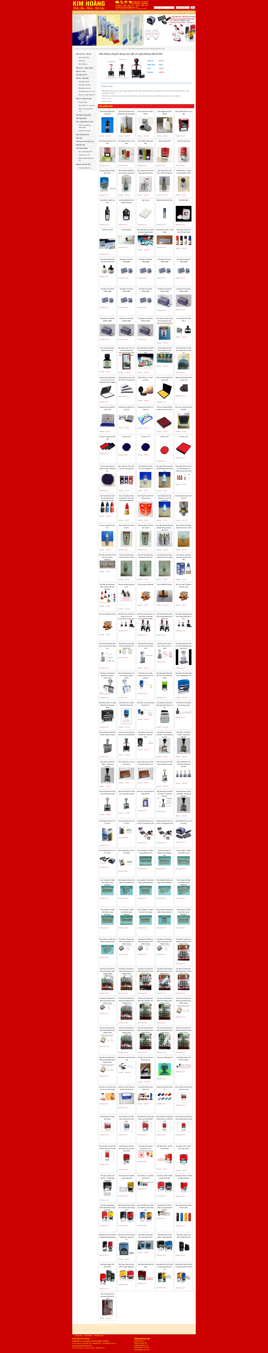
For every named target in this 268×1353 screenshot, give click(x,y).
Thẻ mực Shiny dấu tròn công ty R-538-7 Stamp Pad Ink (107, 469)
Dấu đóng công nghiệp (83, 115)
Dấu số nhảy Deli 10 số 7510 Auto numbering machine (183, 764)
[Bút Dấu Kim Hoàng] (88, 9)
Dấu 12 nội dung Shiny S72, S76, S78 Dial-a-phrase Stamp (126, 675)
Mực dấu (79, 138)
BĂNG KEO (127, 12)
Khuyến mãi (99, 1335)
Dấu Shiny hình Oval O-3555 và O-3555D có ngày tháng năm (126, 1208)
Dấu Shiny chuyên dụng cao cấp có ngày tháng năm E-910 (183, 616)
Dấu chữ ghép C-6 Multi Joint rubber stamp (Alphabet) (107, 882)
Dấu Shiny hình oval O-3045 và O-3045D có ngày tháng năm (145, 1208)
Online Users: (139, 1341)
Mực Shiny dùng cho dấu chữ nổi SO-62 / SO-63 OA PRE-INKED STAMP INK (126, 498)
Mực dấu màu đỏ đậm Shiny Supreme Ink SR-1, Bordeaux (107, 557)
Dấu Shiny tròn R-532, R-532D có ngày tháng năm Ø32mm (164, 1208)
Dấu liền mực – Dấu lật (83, 54)
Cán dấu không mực (85, 168)
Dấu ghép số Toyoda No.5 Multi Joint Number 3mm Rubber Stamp (145, 942)
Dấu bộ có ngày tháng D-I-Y (87, 95)
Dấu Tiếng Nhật (126, 230)
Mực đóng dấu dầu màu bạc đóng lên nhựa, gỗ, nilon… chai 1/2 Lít (164, 528)
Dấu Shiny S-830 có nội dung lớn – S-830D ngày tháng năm (107, 1178)
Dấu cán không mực (82, 134)
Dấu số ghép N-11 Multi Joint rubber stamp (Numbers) (183, 912)
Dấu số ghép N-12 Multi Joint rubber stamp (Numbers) (107, 912)
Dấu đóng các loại (103, 48)
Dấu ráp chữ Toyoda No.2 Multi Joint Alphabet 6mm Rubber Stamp (107, 1030)
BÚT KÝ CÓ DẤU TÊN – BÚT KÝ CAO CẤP (93, 12)
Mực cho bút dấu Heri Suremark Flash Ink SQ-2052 (107, 1296)
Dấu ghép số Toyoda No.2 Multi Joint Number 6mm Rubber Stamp (107, 971)
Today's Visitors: (140, 1345)
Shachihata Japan (82, 148)
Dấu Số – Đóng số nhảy (83, 98)
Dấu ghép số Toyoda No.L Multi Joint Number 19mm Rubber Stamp (183, 971)
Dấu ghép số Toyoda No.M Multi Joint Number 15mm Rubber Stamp (164, 971)
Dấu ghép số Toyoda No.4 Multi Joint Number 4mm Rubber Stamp (164, 942)
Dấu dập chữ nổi (81, 75)
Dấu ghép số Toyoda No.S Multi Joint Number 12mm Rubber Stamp (145, 971)
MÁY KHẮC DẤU (182, 12)
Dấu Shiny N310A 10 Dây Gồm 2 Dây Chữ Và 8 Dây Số (183, 350)
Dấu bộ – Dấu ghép (82, 78)
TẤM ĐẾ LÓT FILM (107, 230)
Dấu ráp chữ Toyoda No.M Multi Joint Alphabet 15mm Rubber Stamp (165, 1030)
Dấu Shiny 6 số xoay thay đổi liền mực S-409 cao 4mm (145, 735)
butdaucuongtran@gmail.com (82, 1345)
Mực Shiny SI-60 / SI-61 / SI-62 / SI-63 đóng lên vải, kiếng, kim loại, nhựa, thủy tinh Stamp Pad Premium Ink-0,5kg (126, 352)
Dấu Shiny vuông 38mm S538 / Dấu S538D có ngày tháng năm (107, 1208)
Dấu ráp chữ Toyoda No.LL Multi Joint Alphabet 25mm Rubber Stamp (107, 1060)
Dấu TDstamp (83, 64)
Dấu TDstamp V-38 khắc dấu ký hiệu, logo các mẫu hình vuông (126, 1148)
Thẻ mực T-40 (164, 436)
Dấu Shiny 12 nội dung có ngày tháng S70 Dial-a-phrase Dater (107, 675)
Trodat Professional (84, 131)
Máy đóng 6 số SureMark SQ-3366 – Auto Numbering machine (165, 735)
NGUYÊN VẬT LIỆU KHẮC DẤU (166, 12)
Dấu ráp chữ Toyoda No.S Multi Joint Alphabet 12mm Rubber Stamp (145, 1030)
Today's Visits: (139, 1343)
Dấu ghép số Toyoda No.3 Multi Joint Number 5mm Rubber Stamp (183, 942)
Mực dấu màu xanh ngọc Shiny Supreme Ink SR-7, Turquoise (107, 587)
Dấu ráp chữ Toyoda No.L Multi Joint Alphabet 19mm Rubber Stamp (184, 1030)
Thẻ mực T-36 (126, 436)
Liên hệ (191, 12)
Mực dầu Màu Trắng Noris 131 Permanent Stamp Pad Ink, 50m (126, 173)
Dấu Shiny (82, 61)
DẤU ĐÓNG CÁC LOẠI (115, 12)
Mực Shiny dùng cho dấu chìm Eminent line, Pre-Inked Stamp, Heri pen (107, 498)
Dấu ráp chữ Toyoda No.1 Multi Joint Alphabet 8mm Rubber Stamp (126, 1030)
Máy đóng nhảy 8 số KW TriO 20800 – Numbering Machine (184, 794)
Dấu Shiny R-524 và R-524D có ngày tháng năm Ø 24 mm (164, 1267)
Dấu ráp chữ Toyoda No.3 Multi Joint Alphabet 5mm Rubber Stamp (183, 1001)
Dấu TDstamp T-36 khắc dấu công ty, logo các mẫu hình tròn (164, 1119)
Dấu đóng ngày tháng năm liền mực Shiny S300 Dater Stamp (165, 675)
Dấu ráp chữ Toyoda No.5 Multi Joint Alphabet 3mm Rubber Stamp (145, 1001)
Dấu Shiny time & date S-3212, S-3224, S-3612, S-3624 (164, 646)
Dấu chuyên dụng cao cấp (89, 48)
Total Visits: (138, 1347)
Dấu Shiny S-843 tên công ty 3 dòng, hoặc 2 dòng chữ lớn (126, 1237)
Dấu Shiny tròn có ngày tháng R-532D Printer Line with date (145, 675)
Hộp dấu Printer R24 (165, 141)
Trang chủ (76, 12)
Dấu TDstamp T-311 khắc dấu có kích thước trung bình (126, 1119)
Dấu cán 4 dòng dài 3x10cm (107, 614)
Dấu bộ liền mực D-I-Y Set (87, 91)
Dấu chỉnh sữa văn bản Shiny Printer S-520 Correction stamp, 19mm (145, 1148)
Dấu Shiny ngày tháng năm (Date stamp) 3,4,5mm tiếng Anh (107, 646)
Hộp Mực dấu (80, 145)
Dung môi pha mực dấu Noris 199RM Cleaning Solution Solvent (164, 350)
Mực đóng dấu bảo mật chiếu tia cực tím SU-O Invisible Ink (164, 498)
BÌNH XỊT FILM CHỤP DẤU (164, 200)
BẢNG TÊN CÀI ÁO (149, 12)
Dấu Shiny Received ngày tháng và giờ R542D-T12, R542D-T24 (126, 646)
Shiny (161, 64)
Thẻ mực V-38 (184, 436)
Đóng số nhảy (83, 102)
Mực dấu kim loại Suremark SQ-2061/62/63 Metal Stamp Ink (164, 469)
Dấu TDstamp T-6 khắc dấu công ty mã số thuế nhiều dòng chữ (146, 1119)
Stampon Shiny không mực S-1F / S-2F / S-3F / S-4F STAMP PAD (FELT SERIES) (107, 380)
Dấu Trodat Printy (84, 57)
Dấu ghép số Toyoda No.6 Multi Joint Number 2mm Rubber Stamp (126, 942)
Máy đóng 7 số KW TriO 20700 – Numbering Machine (184, 735)
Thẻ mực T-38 (145, 436)
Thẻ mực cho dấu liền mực (85, 141)
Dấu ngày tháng (81, 118)
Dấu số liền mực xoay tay (86, 105)
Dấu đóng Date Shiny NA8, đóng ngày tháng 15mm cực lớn (164, 705)
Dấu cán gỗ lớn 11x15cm (164, 584)
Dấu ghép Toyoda (84, 81)
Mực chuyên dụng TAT (85, 151)
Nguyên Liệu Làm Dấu (83, 164)
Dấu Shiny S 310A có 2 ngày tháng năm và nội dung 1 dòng (107, 705)
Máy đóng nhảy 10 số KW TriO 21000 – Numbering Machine (164, 794)
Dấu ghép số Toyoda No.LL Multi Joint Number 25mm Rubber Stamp (107, 1001)
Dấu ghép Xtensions (85, 88)
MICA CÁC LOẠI (137, 12)
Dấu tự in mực (81, 71)
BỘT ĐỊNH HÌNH (183, 200)
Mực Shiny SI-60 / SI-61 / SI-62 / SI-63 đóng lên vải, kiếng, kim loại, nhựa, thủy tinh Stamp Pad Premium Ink (184, 471)
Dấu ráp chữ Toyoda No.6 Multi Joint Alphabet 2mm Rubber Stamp (126, 1001)
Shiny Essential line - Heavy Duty (117, 48)
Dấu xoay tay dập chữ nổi (164, 1057)
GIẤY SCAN (145, 200)
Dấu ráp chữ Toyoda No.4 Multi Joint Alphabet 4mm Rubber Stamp (164, 1001)
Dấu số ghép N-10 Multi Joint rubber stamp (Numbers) (184, 882)
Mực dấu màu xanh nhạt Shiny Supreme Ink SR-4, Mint (183, 557)
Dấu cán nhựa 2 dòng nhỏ (145, 584)
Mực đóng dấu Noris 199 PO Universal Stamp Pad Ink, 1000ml (145, 232)
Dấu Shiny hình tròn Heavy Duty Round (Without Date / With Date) (165, 616)
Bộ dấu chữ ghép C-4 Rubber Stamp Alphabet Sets (164, 853)
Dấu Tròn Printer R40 (183, 141)
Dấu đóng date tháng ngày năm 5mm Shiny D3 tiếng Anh (145, 646)
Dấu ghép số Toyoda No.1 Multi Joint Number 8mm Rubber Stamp (126, 971)
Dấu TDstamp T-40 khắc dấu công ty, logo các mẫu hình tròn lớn (107, 1148)
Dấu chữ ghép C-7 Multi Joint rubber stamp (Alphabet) (126, 912)
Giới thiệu (88, 1335)
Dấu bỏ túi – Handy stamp (84, 68)
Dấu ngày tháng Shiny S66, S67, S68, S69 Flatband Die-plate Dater (183, 646)
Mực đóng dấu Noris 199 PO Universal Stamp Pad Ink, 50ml (145, 350)
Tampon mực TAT (84, 155)
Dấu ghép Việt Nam (84, 85)
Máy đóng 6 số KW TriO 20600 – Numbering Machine (107, 764)
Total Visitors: (139, 1350)
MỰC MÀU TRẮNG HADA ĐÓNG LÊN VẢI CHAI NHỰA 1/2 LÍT (126, 114)
